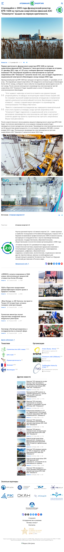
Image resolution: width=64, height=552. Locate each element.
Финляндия (11, 370)
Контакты (32, 525)
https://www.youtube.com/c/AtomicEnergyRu (62, 264)
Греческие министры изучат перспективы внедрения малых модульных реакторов (13, 317)
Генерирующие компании (51, 369)
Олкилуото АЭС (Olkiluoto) (51, 357)
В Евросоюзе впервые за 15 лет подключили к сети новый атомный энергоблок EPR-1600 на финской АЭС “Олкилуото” (36, 413)
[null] (24, 62)
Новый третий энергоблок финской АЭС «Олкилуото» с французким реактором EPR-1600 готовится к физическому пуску (36, 442)
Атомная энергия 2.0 (16, 215)
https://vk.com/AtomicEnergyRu (59, 264)
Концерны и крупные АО (50, 351)
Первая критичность (14, 360)
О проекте (32, 518)
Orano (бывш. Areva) (49, 349)
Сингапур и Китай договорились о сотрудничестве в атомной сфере (14, 330)
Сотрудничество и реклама (32, 520)
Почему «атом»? (32, 522)
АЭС (45, 358)
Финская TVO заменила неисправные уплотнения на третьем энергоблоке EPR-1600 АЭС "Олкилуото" (36, 422)
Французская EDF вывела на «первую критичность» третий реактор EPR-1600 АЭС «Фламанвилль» (36, 394)
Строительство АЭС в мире (16, 349)
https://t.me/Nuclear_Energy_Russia (54, 264)
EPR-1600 (10, 355)
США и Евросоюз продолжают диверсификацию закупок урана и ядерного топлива (14, 290)
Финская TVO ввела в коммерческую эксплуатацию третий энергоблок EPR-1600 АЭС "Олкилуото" (36, 432)
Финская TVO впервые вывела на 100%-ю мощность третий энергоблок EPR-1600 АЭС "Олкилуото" (36, 451)
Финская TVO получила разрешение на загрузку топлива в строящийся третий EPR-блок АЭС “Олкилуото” (36, 404)
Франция (10, 365)
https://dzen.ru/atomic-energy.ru (51, 264)
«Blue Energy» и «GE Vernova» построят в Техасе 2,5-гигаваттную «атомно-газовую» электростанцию (16, 303)
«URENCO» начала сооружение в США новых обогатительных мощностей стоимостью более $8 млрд (15, 276)
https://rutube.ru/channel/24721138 (49, 264)
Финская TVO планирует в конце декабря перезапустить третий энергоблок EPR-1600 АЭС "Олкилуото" (36, 470)
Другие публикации (7, 340)
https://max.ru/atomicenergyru (46, 264)
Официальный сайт (21, 264)
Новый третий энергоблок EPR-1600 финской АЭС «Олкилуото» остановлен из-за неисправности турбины (36, 461)
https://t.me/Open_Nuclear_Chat (57, 264)
